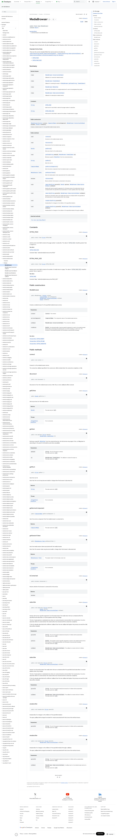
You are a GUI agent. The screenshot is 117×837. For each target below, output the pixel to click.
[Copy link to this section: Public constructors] (46, 285)
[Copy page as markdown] (53, 19)
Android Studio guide (89, 810)
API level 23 (85, 429)
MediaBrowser (34, 123)
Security (21, 813)
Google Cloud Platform (59, 827)
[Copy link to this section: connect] (36, 354)
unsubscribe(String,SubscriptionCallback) (69, 53)
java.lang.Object (33, 31)
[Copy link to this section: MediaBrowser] (40, 290)
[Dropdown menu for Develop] (42, 1)
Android (21, 809)
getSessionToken (50, 172)
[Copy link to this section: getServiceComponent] (45, 508)
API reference (6, 6)
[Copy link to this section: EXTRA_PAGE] (39, 232)
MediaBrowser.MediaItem (52, 87)
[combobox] (80, 1)
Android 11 (70, 822)
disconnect (48, 142)
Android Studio (106, 1)
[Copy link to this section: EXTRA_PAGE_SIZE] (43, 258)
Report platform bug (105, 809)
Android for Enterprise (24, 811)
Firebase (49, 827)
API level (3, 26)
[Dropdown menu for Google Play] (53, 1)
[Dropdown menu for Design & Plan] (32, 1)
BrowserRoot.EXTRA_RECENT (37, 338)
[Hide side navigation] (16, 834)
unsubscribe (49, 200)
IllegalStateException (34, 421)
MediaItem (57, 157)
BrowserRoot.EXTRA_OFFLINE (37, 341)
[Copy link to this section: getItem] (36, 429)
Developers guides (89, 812)
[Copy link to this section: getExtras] (37, 391)
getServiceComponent (51, 166)
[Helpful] (84, 14)
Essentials (16, 1)
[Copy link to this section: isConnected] (39, 576)
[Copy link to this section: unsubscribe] (38, 704)
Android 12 (70, 820)
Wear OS (54, 811)
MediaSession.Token (36, 172)
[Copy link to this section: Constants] (39, 227)
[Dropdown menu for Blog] (61, 1)
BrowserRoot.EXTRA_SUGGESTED (38, 343)
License (26, 833)
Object (36, 27)
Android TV (54, 817)
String (32, 105)
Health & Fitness (39, 813)
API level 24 (85, 232)
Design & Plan (27, 1)
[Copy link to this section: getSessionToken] (41, 536)
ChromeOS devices (56, 813)
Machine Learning (40, 811)
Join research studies (105, 815)
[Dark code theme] (86, 236)
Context (40, 123)
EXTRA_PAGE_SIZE (37, 60)
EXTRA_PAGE (36, 58)
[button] (9, 25)
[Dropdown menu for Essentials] (21, 1)
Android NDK (87, 819)
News (21, 817)
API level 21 (85, 18)
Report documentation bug (106, 811)
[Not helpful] (86, 14)
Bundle (38, 124)
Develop (38, 1)
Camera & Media (39, 815)
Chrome (43, 827)
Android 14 (70, 815)
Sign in (113, 1)
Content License (64, 782)
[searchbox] (9, 12)
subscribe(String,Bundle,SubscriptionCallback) (43, 53)
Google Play (48, 1)
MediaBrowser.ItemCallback (53, 81)
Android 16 (70, 811)
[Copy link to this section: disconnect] (38, 374)
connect (48, 136)
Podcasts (22, 822)
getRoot (48, 160)
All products (69, 827)
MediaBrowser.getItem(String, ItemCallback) (73, 83)
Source (21, 815)
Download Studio (88, 817)
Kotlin (81, 21)
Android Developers (33, 14)
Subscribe (100, 833)
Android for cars (55, 815)
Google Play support (105, 813)
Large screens (55, 809)
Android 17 (70, 809)
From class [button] (38, 220)
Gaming (38, 809)
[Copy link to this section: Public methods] (43, 350)
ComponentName (52, 123)
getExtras (48, 148)
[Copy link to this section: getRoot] (36, 467)
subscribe (48, 184)
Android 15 (70, 813)
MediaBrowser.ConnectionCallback (54, 75)
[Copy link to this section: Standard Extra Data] (43, 49)
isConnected (49, 178)
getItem (48, 154)
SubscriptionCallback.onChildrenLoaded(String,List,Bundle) (46, 55)
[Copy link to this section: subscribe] (37, 602)
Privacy (37, 817)
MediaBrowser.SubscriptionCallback (55, 93)
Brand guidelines (32, 833)
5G (36, 820)
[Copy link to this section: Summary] (38, 66)
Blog (59, 1)
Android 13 (70, 817)
